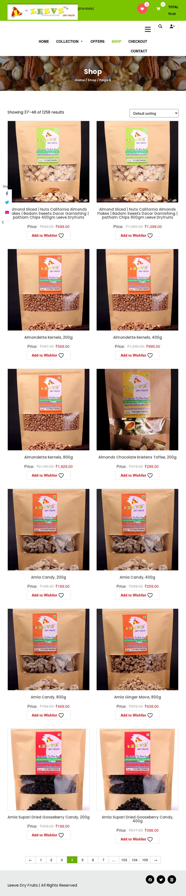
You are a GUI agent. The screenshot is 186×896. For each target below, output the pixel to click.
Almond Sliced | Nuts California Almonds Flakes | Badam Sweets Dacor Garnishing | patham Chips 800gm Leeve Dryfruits (137, 213)
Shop (116, 41)
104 (135, 859)
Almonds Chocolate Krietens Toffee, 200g (137, 457)
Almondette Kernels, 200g (48, 337)
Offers (97, 41)
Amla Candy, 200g (48, 577)
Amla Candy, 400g (137, 577)
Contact (139, 51)
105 (145, 859)
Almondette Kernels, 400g (137, 337)
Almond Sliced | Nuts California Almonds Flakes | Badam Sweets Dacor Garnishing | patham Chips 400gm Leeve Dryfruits (48, 213)
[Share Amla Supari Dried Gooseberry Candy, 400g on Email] (6, 212)
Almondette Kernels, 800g (48, 457)
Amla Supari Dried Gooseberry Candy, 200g (49, 817)
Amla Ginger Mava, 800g (137, 697)
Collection (67, 41)
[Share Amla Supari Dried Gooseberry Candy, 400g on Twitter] (6, 202)
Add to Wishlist (45, 235)
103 (124, 859)
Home (44, 41)
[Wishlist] (142, 8)
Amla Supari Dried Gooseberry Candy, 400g (137, 819)
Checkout (137, 41)
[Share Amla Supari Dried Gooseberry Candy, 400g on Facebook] (6, 193)
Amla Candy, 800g (48, 697)
